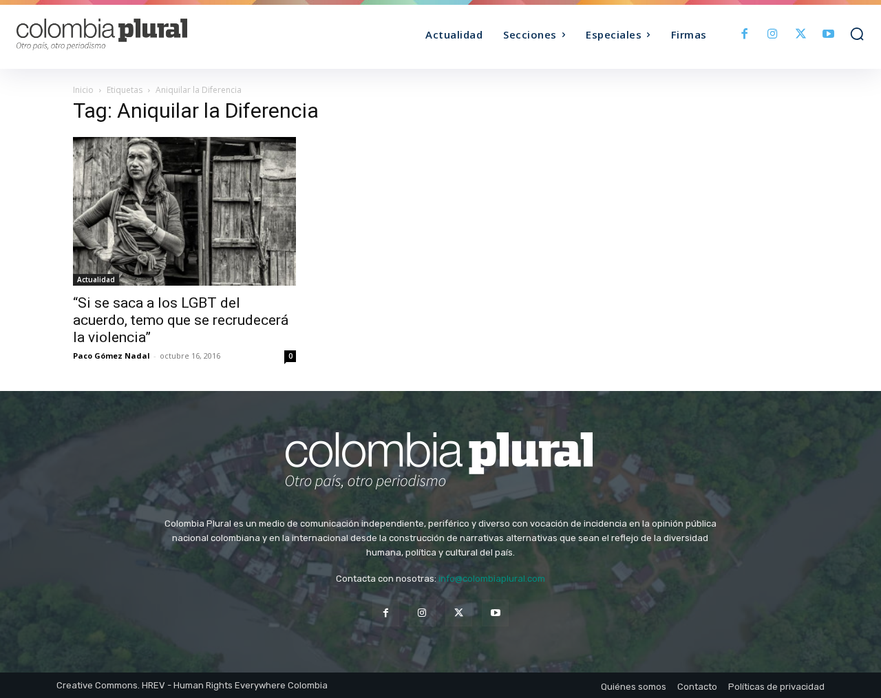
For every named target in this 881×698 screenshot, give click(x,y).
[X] (800, 34)
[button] (856, 33)
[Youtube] (828, 34)
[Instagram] (772, 34)
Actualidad (96, 279)
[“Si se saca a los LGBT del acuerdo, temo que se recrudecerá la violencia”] (184, 211)
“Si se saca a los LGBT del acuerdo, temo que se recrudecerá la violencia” (180, 320)
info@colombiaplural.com (491, 578)
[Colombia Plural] (123, 34)
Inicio (83, 90)
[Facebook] (745, 34)
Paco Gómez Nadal (111, 355)
